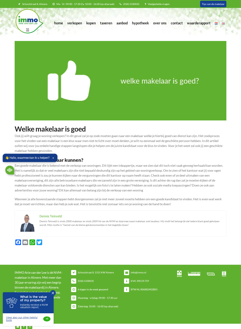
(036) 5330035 (131, 3)
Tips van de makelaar (213, 3)
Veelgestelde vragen (159, 3)
